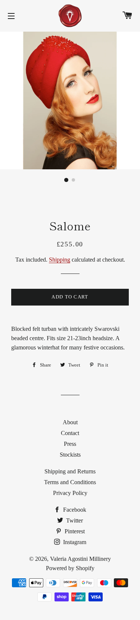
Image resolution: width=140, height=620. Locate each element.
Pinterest (74, 531)
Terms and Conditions (70, 482)
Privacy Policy (70, 493)
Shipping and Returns (70, 471)
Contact (70, 433)
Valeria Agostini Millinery (80, 559)
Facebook (74, 509)
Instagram (74, 542)
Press (70, 444)
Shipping (59, 259)
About (70, 422)
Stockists (70, 454)
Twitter (74, 520)
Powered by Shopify (70, 568)
